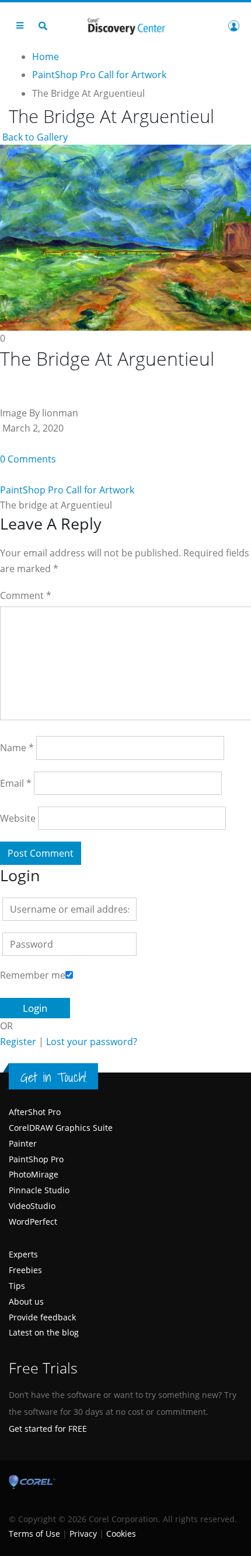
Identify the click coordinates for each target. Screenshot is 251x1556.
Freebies (25, 1269)
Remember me (32, 975)
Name (17, 747)
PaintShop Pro (36, 1159)
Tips (17, 1285)
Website (18, 818)
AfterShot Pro (35, 1111)
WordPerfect (33, 1221)
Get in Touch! (53, 1077)
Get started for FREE (48, 1428)
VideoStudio (32, 1205)
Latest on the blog (44, 1332)
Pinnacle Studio (39, 1190)
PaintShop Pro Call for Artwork (67, 489)
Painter (23, 1143)
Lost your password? (91, 1041)
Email (16, 783)
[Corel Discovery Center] (125, 25)
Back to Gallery (34, 137)
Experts (23, 1254)
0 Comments (28, 459)
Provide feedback (42, 1317)
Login (233, 25)
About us (26, 1301)
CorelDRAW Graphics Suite (61, 1127)
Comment (25, 595)
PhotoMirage (33, 1174)
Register (18, 1041)
